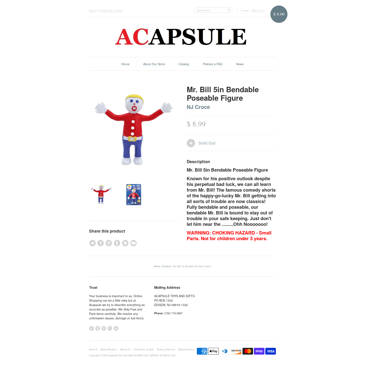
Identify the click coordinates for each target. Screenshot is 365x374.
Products (166, 266)
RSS (116, 328)
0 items (245, 10)
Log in (93, 10)
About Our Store (154, 64)
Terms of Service (166, 349)
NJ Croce (198, 107)
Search (93, 349)
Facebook (91, 328)
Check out (257, 10)
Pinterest (103, 328)
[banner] (182, 37)
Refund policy (186, 349)
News (240, 64)
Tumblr (97, 328)
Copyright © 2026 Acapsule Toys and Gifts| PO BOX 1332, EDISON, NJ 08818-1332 (132, 355)
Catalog (184, 64)
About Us (125, 349)
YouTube (110, 328)
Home (125, 64)
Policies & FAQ (212, 64)
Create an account (112, 10)
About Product (108, 349)
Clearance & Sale (143, 349)
